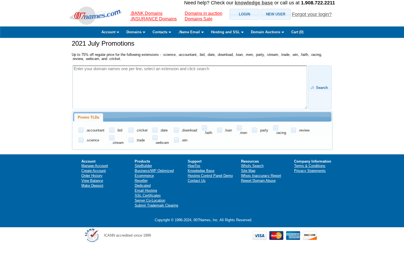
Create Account (93, 171)
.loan (228, 130)
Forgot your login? (312, 14)
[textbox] (189, 87)
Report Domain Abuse (258, 181)
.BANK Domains (146, 13)
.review (303, 130)
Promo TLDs (88, 117)
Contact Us (197, 181)
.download (189, 130)
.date (164, 130)
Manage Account (94, 166)
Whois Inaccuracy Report (261, 176)
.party (263, 130)
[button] (244, 14)
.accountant (95, 130)
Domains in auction (203, 13)
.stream (118, 143)
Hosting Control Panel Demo (210, 176)
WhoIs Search (252, 166)
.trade (140, 140)
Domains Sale (198, 19)
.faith (208, 133)
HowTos (194, 166)
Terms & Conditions (309, 166)
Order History (92, 176)
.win (184, 140)
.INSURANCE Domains (153, 19)
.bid (119, 130)
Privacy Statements (310, 171)
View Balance (92, 181)
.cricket (142, 130)
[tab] (88, 117)
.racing (280, 133)
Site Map (248, 171)
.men (243, 133)
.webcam (162, 143)
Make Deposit (92, 185)
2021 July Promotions (103, 43)
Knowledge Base (201, 171)
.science (92, 140)
